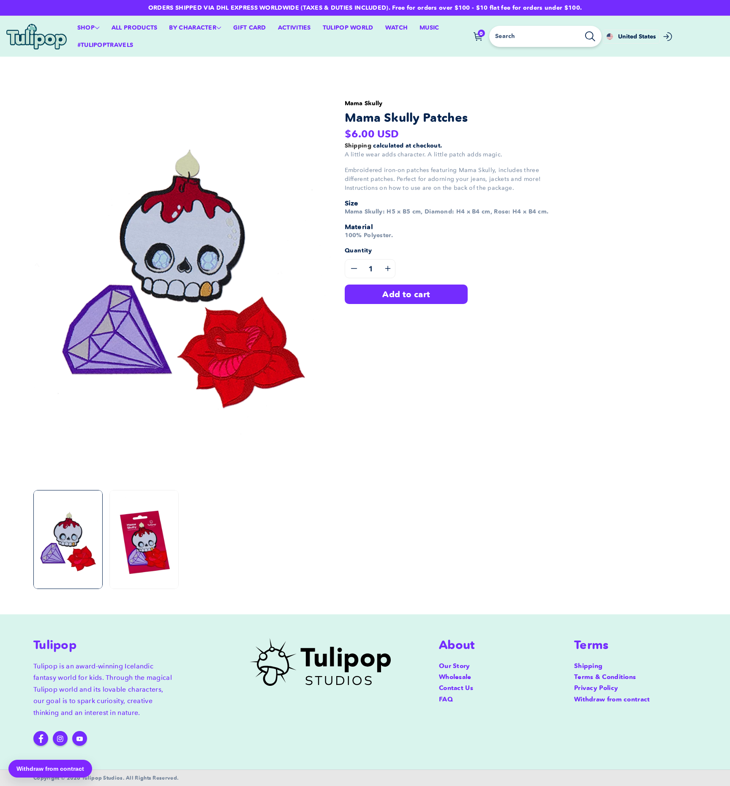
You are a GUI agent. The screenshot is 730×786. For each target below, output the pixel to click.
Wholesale (455, 677)
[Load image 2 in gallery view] (144, 539)
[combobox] (545, 36)
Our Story (454, 666)
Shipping (358, 145)
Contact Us (456, 688)
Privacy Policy (596, 688)
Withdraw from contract (612, 699)
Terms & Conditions (605, 677)
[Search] (590, 36)
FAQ (446, 699)
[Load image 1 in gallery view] (68, 539)
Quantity (358, 250)
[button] (88, 27)
